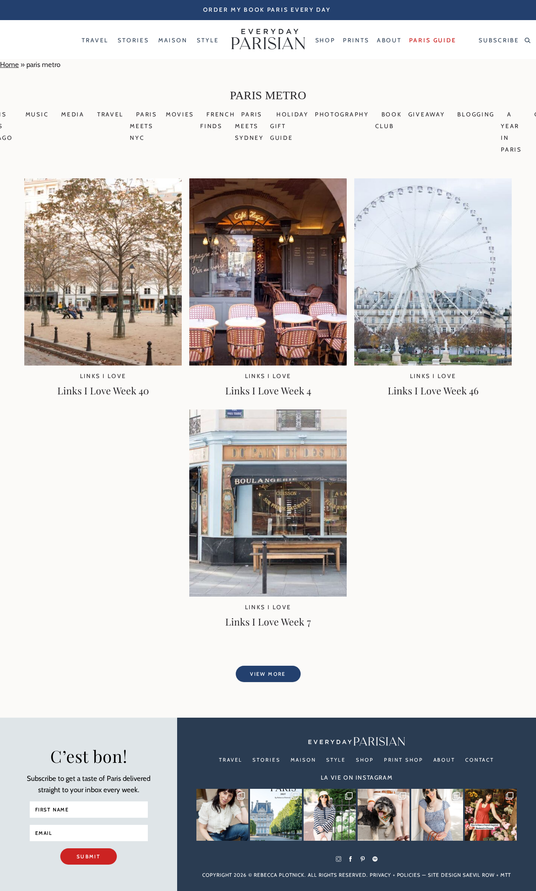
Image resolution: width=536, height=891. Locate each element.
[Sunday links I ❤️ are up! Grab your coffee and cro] (330, 815)
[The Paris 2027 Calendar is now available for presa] (276, 815)
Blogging (476, 114)
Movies (180, 114)
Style (336, 760)
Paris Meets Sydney (249, 126)
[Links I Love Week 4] (268, 363)
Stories (266, 760)
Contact (479, 760)
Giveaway (426, 114)
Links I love (103, 376)
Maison (303, 760)
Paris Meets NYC (143, 126)
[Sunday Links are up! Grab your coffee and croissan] (222, 815)
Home (9, 64)
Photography (342, 114)
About (444, 760)
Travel (110, 114)
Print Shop (403, 760)
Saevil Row (479, 875)
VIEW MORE (268, 674)
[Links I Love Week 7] (268, 594)
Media (73, 114)
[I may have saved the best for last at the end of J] (384, 815)
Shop (365, 760)
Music (37, 114)
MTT (505, 875)
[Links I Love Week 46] (433, 363)
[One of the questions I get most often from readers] (491, 815)
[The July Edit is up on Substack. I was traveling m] (437, 815)
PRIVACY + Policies (395, 875)
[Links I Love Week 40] (103, 363)
